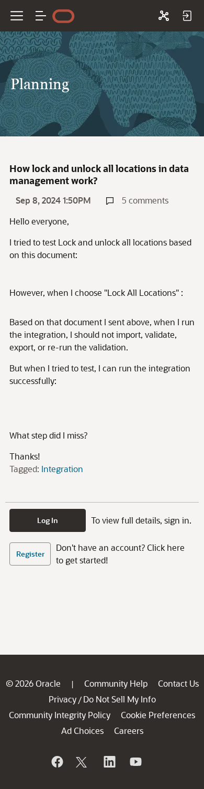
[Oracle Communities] (163, 15)
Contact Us (178, 683)
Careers (128, 730)
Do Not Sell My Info (119, 699)
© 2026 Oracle (33, 683)
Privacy (62, 699)
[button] (40, 15)
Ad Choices (82, 730)
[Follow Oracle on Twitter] (82, 761)
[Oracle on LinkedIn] (109, 761)
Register (30, 554)
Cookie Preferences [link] (158, 714)
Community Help (116, 683)
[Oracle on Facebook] (56, 761)
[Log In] (186, 15)
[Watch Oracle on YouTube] (135, 761)
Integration (62, 468)
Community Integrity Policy (59, 714)
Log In (47, 520)
